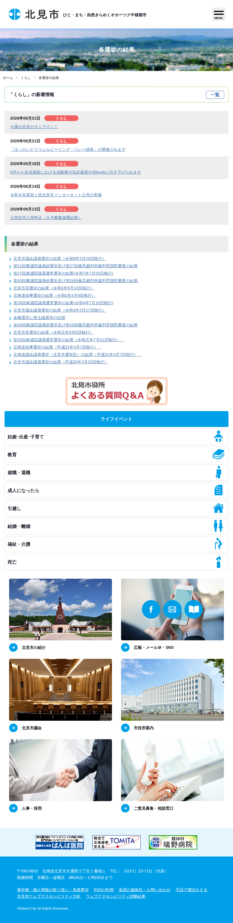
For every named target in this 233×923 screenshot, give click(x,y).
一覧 (215, 94)
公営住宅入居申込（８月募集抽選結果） (46, 217)
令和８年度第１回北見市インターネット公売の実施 (56, 195)
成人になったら (23, 490)
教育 (12, 454)
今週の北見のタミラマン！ (34, 126)
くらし (26, 78)
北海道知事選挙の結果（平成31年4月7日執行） (57, 347)
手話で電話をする (191, 889)
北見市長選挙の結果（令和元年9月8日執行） (53, 332)
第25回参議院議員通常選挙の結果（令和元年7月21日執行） (68, 339)
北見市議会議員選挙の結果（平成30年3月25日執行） (60, 362)
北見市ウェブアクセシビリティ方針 (49, 896)
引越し (14, 508)
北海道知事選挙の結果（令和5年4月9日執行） (54, 295)
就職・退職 (19, 472)
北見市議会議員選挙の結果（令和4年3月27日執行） (59, 310)
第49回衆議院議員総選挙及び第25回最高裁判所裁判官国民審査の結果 (75, 325)
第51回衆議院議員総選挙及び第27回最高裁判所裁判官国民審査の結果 (75, 266)
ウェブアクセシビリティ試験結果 (115, 896)
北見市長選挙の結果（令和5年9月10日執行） (53, 288)
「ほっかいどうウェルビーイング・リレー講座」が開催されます (68, 149)
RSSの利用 (104, 889)
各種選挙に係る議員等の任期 (39, 317)
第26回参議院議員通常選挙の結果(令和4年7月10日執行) (63, 303)
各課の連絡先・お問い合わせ (144, 889)
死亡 (12, 562)
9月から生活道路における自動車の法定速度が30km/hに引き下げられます (75, 172)
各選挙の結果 (49, 78)
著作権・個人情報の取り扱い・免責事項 (53, 889)
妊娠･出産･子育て (26, 436)
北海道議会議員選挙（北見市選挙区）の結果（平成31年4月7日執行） (77, 354)
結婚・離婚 (19, 526)
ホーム (8, 78)
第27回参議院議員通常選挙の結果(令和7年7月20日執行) (63, 273)
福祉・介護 (19, 544)
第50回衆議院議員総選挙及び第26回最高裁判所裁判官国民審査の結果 (75, 280)
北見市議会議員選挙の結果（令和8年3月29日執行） (59, 258)
